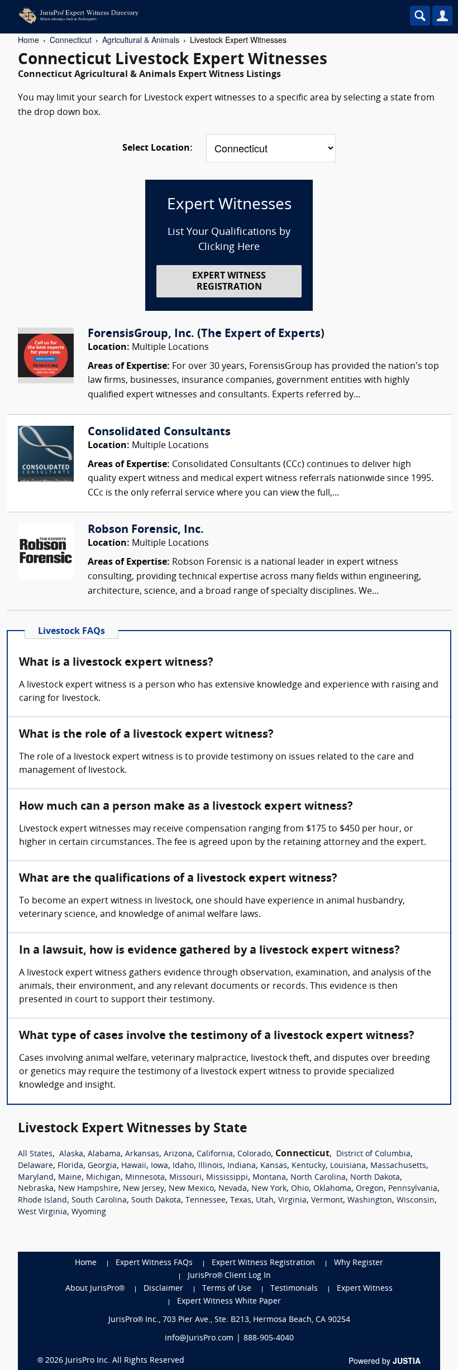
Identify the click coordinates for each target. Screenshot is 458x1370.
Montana (269, 1178)
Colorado (254, 1154)
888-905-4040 (269, 1338)
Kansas (273, 1166)
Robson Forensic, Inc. (146, 530)
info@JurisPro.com (199, 1338)
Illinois (210, 1166)
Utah (265, 1200)
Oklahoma (332, 1189)
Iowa (159, 1166)
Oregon (370, 1189)
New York (269, 1189)
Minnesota (145, 1178)
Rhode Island (42, 1200)
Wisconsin (416, 1200)
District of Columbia (373, 1154)
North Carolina (318, 1178)
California (215, 1154)
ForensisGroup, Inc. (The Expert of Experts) (206, 334)
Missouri (185, 1178)
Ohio (300, 1189)
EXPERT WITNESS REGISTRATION (229, 281)
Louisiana (348, 1166)
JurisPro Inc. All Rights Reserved (124, 1361)
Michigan (103, 1178)
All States (35, 1154)
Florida (70, 1166)
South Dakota (156, 1200)
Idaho (183, 1166)
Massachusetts (398, 1166)
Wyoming (88, 1212)
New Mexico (191, 1189)
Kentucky (309, 1166)
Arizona (178, 1154)
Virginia (292, 1200)
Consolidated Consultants (159, 432)
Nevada (232, 1189)
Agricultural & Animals (140, 39)
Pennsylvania (412, 1189)
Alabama (104, 1154)
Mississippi (227, 1178)
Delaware (35, 1166)
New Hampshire (88, 1189)
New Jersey (143, 1189)
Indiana (241, 1166)
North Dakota (375, 1178)
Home (28, 39)
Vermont (327, 1200)
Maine (70, 1178)
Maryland (36, 1178)
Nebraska (36, 1189)
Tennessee (205, 1200)
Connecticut (71, 39)
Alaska (71, 1154)
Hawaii (133, 1166)
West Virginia (42, 1212)
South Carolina (99, 1200)
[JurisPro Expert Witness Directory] (181, 16)
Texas (240, 1200)
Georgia (102, 1166)
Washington (369, 1200)
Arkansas (142, 1154)
